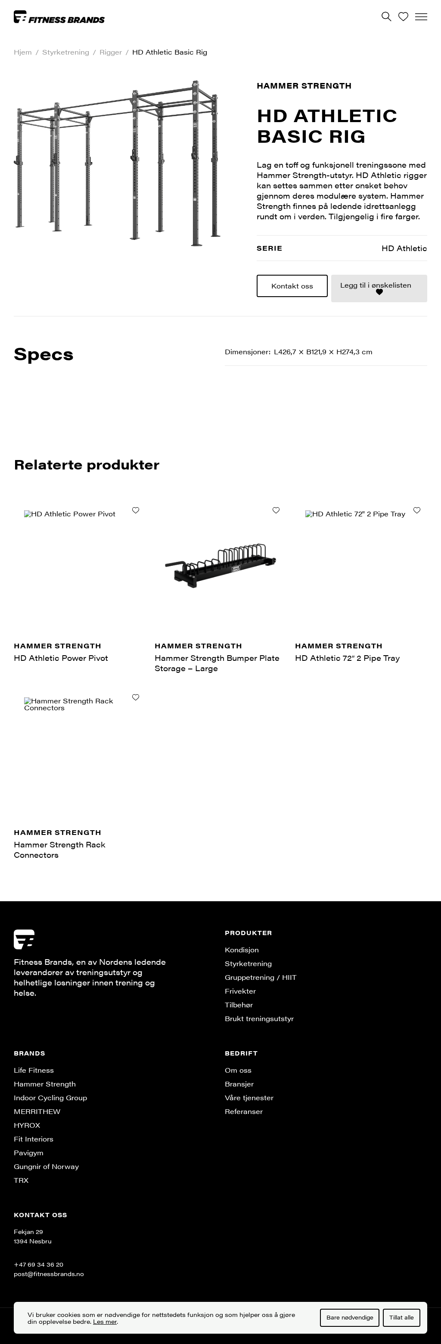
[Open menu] (421, 17)
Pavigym (28, 1152)
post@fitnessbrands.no (49, 1273)
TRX (21, 1180)
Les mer (105, 1321)
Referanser (244, 1111)
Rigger (110, 52)
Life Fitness (34, 1070)
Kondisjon (242, 949)
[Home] (59, 16)
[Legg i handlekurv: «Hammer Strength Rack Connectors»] (136, 697)
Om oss (238, 1070)
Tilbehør (239, 1005)
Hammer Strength (304, 85)
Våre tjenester (249, 1097)
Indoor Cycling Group (50, 1097)
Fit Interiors (33, 1139)
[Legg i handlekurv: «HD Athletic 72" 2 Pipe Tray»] (417, 510)
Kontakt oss (292, 286)
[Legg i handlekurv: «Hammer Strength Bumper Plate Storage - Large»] (276, 510)
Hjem (23, 52)
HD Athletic (404, 248)
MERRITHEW (37, 1111)
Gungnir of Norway (46, 1166)
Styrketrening (65, 52)
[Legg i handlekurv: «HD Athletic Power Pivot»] (136, 510)
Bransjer (239, 1084)
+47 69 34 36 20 (38, 1264)
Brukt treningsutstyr (259, 1018)
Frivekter (240, 991)
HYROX (27, 1125)
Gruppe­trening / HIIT (261, 977)
